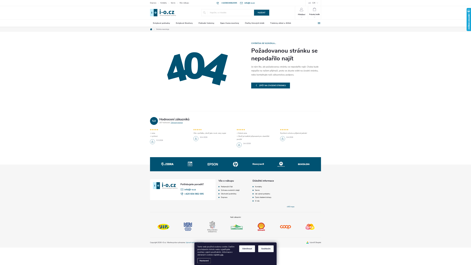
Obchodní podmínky (228, 194)
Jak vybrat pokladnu (262, 194)
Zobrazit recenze (177, 123)
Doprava (153, 3)
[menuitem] (161, 23)
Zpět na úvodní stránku (272, 85)
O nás (257, 201)
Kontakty (163, 3)
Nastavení (204, 260)
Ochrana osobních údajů (230, 190)
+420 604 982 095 (194, 194)
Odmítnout (247, 248)
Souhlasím (266, 248)
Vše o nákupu (184, 3)
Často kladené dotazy (263, 197)
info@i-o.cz (190, 190)
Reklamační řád (227, 187)
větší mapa (290, 207)
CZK (313, 3)
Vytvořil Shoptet (315, 242)
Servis (173, 3)
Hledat (261, 12)
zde (221, 254)
